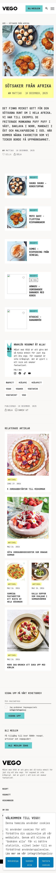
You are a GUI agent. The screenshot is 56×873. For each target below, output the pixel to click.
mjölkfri (23, 382)
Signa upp (15, 715)
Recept (5, 788)
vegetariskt (11, 394)
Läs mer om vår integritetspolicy (29, 852)
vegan (8, 388)
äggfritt (10, 382)
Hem (3, 22)
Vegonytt (6, 794)
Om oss (5, 809)
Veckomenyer (7, 799)
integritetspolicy (18, 709)
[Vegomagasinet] (9, 8)
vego (24, 394)
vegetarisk (33, 388)
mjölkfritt (37, 382)
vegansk (19, 388)
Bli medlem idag (18, 745)
